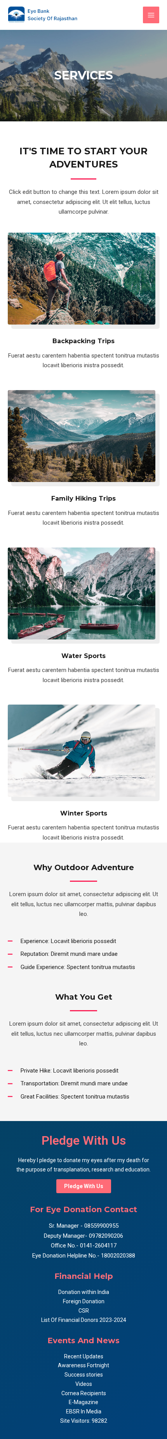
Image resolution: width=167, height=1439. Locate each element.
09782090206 (105, 1235)
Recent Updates (83, 1356)
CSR (83, 1311)
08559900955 (100, 1225)
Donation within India (83, 1292)
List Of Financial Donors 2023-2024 (83, 1320)
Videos (83, 1384)
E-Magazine (83, 1402)
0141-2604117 (98, 1245)
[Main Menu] (151, 15)
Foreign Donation (83, 1301)
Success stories (83, 1375)
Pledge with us (83, 1186)
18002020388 (118, 1255)
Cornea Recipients (83, 1393)
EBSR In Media (83, 1411)
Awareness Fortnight (83, 1365)
